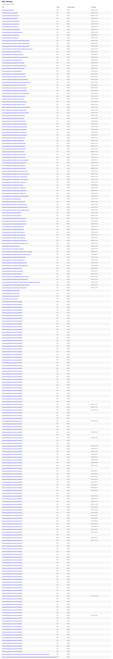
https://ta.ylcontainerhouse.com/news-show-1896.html (12, 343)
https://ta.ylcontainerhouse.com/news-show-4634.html (12, 457)
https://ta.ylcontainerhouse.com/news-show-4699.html (12, 509)
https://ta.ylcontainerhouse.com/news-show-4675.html (12, 487)
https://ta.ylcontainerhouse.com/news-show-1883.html (12, 307)
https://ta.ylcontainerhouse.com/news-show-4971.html (12, 573)
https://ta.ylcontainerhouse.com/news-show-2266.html (12, 429)
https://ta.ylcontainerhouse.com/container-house (11, 29)
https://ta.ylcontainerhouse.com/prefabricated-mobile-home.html (14, 143)
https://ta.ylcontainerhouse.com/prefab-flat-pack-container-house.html (15, 57)
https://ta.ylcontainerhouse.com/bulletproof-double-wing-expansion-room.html (16, 254)
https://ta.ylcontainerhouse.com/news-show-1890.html (12, 326)
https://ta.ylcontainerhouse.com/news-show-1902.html (12, 359)
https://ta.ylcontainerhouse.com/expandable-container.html (13, 248)
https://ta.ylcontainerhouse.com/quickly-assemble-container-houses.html (15, 209)
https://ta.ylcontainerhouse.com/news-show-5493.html (12, 598)
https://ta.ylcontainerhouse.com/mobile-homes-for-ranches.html (14, 187)
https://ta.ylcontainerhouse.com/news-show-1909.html (12, 379)
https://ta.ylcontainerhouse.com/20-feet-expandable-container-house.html (15, 284)
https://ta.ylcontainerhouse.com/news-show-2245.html (12, 415)
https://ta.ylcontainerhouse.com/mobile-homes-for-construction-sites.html (15, 173)
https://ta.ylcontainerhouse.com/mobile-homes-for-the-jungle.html (14, 190)
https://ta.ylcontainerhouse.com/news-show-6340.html (12, 651)
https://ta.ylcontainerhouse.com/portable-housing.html (12, 273)
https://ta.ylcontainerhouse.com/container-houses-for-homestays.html (15, 265)
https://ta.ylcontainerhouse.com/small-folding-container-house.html (14, 287)
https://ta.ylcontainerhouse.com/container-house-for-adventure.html (14, 87)
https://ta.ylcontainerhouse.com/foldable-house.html (11, 51)
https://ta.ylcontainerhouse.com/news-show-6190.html (12, 643)
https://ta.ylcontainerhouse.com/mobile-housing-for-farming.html (14, 218)
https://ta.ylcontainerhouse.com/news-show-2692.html (12, 443)
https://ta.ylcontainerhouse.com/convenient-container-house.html (14, 132)
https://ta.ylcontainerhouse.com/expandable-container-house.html (14, 65)
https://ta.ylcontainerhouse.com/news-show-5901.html (12, 623)
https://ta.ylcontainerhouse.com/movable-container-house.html (13, 73)
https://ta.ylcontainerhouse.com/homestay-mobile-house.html (13, 259)
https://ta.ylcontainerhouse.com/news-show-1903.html (12, 362)
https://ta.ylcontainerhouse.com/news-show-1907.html (12, 373)
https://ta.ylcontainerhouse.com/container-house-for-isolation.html (14, 129)
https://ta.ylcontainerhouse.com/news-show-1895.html (12, 340)
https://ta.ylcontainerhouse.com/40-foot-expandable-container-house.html (15, 46)
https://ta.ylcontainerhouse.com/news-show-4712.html (12, 529)
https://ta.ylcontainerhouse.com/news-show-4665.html (12, 479)
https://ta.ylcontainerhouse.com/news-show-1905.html (12, 368)
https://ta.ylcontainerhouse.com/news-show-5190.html (12, 579)
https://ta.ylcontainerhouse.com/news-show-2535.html (12, 432)
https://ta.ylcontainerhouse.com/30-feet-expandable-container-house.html (15, 43)
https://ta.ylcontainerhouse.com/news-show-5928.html (12, 629)
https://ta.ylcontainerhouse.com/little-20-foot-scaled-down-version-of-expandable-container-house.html (21, 282)
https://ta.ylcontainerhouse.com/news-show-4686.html (12, 498)
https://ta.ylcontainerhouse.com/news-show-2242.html (12, 412)
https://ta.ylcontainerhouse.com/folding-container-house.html (13, 68)
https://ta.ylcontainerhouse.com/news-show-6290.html (12, 648)
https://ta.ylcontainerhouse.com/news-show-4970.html (12, 570)
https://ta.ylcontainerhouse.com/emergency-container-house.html (14, 101)
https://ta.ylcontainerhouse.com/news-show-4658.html (12, 473)
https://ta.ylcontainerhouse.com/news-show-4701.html (12, 512)
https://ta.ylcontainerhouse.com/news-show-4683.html (12, 495)
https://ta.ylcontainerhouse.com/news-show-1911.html (12, 384)
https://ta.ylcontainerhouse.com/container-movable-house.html (13, 148)
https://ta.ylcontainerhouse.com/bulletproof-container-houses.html (14, 262)
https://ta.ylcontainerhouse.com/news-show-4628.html (12, 451)
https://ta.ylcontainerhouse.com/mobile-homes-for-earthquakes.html (14, 176)
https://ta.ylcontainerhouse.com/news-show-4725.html (12, 551)
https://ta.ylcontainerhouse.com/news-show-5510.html (12, 601)
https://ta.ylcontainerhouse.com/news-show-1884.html (12, 309)
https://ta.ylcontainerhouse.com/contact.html (10, 26)
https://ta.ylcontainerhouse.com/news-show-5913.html (12, 626)
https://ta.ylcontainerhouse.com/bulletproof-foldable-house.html (13, 257)
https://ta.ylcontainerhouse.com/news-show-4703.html (12, 515)
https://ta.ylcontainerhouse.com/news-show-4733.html (12, 562)
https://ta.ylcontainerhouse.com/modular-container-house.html (13, 137)
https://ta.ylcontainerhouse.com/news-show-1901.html (12, 357)
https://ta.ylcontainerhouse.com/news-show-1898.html (12, 348)
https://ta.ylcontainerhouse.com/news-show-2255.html (12, 423)
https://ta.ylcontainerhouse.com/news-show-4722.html (12, 545)
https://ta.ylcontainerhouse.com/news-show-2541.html (12, 437)
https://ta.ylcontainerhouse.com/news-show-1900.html (12, 354)
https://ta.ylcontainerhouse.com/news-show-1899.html (12, 351)
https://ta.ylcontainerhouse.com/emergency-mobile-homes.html (13, 168)
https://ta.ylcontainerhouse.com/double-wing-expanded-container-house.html (16, 82)
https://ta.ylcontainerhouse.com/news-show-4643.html (12, 462)
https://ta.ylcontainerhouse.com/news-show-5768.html (12, 620)
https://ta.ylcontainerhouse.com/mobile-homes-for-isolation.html (14, 193)
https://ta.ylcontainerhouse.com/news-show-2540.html (12, 434)
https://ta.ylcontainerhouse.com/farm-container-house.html (13, 118)
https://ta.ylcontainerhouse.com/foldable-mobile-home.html (13, 226)
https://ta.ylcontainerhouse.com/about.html (10, 12)
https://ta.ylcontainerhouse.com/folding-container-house (12, 32)
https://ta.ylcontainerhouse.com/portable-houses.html (12, 268)
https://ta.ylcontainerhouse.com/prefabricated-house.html (12, 54)
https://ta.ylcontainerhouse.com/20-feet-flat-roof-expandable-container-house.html (17, 48)
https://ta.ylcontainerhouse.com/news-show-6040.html (12, 634)
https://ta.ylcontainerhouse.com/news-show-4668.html (12, 482)
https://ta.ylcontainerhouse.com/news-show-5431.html (12, 590)
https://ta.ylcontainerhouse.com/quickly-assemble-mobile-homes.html (15, 207)
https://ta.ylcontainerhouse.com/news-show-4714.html (12, 532)
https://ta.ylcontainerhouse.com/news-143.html (10, 293)
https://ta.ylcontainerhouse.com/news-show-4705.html (12, 518)
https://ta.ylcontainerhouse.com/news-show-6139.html (12, 640)
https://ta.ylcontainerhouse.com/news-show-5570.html (12, 612)
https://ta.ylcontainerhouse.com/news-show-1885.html (12, 312)
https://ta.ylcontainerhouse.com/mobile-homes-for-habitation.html (14, 162)
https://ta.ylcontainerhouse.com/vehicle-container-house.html (13, 115)
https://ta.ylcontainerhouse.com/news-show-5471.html (12, 595)
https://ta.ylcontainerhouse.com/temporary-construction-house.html (14, 204)
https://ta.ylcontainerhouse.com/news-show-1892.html (12, 332)
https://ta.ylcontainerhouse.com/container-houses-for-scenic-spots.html (15, 112)
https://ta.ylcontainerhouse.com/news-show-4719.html (12, 540)
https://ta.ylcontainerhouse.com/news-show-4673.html (12, 484)
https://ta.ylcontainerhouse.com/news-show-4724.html (12, 548)
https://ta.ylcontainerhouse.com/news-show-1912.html (12, 387)
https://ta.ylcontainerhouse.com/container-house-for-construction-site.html (16, 107)
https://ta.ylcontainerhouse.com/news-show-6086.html (12, 637)
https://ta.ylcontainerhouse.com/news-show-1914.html (12, 393)
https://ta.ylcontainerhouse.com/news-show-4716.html (12, 534)
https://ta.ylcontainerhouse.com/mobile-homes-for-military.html (13, 234)
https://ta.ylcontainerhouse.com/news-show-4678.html (12, 490)
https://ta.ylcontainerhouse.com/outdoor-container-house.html (13, 104)
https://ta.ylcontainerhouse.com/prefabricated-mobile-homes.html (14, 223)
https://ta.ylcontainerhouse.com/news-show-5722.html (12, 618)
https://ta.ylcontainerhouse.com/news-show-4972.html (12, 576)
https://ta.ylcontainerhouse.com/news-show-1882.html (12, 304)
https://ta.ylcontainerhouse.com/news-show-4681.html (12, 493)
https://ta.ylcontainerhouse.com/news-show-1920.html (12, 409)
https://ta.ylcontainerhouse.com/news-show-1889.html (12, 323)
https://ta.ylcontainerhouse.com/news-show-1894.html (12, 337)
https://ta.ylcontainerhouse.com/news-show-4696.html (12, 507)
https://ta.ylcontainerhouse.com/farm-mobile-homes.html (12, 184)
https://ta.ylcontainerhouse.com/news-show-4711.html (12, 526)
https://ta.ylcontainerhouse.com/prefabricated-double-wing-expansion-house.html (17, 251)
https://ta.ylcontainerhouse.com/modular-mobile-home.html (13, 140)
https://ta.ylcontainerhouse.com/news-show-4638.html (12, 459)
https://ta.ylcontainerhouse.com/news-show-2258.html (12, 426)
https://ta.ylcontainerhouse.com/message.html (10, 23)
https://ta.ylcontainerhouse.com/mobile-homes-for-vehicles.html (14, 182)
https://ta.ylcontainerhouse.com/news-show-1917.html (12, 401)
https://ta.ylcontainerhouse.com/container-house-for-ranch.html (14, 121)
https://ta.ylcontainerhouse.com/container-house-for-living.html (13, 96)
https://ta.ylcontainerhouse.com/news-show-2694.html (12, 448)
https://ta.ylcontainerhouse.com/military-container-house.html (13, 232)
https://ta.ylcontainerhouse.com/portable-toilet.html (11, 198)
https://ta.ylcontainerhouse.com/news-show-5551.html (12, 609)
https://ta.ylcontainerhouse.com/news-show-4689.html (12, 501)
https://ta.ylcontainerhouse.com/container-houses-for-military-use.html (15, 243)
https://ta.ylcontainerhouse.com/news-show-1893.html (12, 334)
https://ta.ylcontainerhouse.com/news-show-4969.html (12, 568)
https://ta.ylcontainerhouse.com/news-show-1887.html (12, 318)
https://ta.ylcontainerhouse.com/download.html (10, 21)
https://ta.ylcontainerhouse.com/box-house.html (11, 246)
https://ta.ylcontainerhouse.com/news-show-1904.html (12, 365)
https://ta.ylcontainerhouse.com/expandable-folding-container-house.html (15, 276)
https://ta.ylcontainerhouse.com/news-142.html (10, 290)
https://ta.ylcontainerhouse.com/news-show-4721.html (12, 543)
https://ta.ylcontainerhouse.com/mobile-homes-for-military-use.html (14, 240)
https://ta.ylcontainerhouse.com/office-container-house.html (13, 98)
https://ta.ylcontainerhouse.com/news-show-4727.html (12, 554)
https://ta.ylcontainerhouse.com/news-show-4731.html (12, 559)
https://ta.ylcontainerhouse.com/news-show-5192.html (12, 584)
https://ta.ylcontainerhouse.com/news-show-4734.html (12, 565)
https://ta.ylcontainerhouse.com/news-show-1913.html (12, 390)
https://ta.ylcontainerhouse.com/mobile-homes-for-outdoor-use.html (14, 171)
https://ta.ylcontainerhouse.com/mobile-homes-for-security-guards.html (15, 196)
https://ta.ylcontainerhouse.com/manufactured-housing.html (13, 62)
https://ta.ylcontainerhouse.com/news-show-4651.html (12, 468)
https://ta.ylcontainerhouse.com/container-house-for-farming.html (14, 221)
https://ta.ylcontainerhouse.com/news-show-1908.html (12, 376)
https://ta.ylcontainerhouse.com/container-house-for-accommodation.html (15, 93)
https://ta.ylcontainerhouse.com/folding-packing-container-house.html (15, 279)
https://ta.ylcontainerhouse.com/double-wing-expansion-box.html (14, 76)
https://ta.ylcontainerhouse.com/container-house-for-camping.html (14, 90)
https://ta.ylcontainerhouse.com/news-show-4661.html (12, 476)
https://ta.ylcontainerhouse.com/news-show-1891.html (12, 329)
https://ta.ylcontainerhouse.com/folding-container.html (12, 71)
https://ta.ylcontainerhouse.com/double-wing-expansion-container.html (15, 79)
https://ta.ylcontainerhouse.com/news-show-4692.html (12, 504)
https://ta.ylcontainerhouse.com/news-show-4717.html (12, 537)
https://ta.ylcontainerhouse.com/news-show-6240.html (12, 645)
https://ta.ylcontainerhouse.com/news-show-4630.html (12, 454)
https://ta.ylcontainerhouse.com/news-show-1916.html (12, 398)
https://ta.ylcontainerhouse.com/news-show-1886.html (12, 315)
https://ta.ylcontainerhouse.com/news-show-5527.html (12, 604)
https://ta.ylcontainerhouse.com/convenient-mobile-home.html (13, 146)
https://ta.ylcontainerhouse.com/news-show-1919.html (12, 407)
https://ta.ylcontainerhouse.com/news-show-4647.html (12, 465)
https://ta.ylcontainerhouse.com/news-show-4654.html (12, 470)
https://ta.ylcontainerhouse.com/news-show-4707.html (12, 520)
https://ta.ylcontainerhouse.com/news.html (10, 18)
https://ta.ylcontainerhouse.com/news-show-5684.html (12, 615)
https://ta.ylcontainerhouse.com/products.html (10, 15)
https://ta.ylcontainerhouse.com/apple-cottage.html (11, 212)
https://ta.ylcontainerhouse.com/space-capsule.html (11, 215)
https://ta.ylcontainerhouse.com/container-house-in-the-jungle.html (14, 123)
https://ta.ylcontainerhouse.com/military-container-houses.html (13, 237)
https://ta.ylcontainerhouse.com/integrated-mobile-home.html (13, 151)
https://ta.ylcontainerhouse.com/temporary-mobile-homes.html (13, 201)
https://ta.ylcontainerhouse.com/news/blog (10, 298)
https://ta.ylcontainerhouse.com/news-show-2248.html (12, 418)
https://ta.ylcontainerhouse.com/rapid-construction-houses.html (14, 154)
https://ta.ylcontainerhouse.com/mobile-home (10, 37)
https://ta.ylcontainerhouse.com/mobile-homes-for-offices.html (13, 165)
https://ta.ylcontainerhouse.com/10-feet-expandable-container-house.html (15, 40)
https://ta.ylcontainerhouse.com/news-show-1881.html (12, 301)
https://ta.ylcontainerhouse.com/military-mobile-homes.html (13, 229)
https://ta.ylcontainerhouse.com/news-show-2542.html (12, 440)
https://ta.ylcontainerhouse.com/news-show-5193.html (12, 587)
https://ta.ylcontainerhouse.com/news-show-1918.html (12, 404)
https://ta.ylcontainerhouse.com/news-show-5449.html (12, 593)
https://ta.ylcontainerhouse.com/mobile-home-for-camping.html (13, 157)
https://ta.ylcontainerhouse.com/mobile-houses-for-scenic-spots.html (15, 179)
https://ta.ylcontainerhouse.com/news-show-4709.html (12, 523)
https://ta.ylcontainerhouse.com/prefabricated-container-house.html (14, 126)
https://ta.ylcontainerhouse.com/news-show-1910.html (12, 382)
